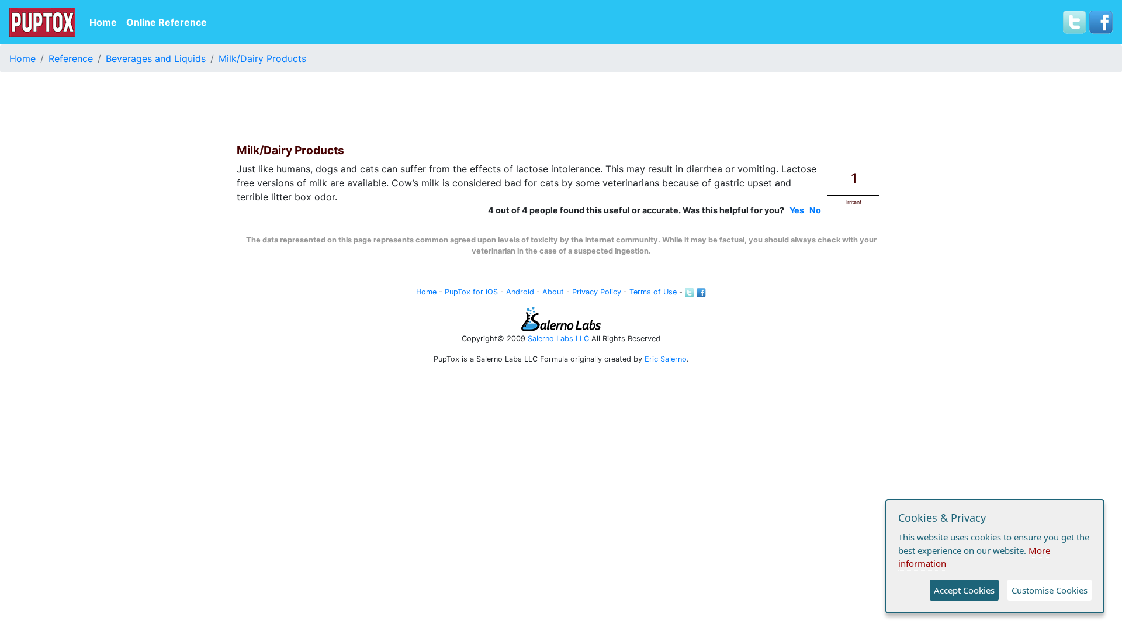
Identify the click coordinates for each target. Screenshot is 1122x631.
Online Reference (166, 22)
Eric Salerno (666, 359)
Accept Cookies (964, 590)
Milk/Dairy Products (262, 58)
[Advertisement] (561, 108)
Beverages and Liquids (156, 58)
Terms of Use (653, 291)
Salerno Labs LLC (558, 338)
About (553, 291)
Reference (71, 58)
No (815, 210)
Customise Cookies (1050, 590)
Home (103, 22)
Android (520, 291)
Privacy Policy (596, 291)
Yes (796, 210)
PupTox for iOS (471, 291)
